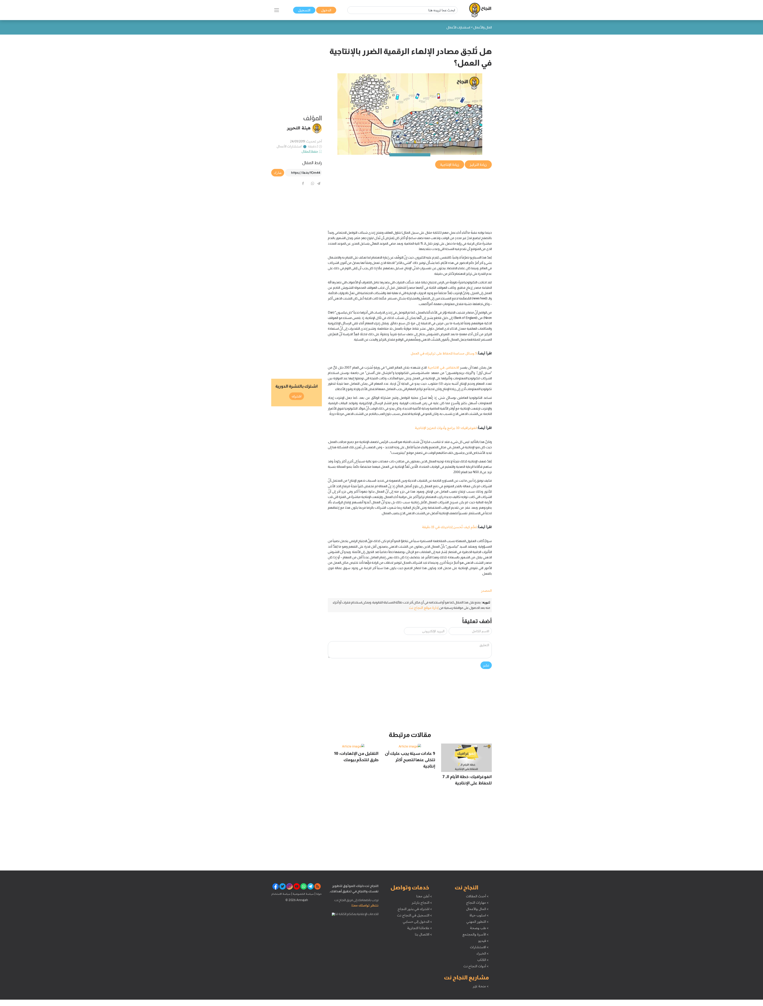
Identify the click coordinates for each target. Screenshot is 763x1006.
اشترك (296, 396)
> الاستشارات (479, 947)
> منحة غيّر (480, 986)
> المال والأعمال (477, 909)
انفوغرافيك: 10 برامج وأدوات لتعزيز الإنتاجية (446, 428)
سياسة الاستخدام (280, 893)
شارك (278, 173)
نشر (486, 665)
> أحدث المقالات (477, 896)
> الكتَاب (483, 960)
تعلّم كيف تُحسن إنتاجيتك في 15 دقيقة (449, 527)
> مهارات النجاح (477, 902)
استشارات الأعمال (289, 146)
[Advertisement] (410, 197)
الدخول (326, 10)
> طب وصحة (479, 928)
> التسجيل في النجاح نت (414, 915)
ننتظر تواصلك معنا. (365, 905)
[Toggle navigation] (276, 10)
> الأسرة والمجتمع (475, 934)
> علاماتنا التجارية (419, 928)
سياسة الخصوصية (303, 893)
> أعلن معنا (424, 896)
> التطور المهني (477, 922)
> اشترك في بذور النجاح (415, 909)
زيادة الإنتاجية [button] (449, 165)
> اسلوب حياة (479, 915)
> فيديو (483, 941)
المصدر (486, 591)
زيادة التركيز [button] (478, 165)
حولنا (318, 893)
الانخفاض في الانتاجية (443, 367)
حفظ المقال (309, 151)
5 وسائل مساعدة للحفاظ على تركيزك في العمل (444, 353)
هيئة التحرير (298, 127)
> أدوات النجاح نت (476, 966)
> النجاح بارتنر (422, 902)
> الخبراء (482, 953)
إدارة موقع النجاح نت (424, 608)
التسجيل (304, 10)
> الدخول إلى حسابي (417, 922)
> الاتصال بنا (423, 934)
